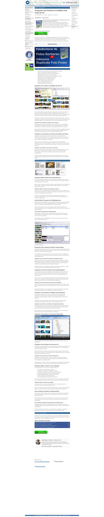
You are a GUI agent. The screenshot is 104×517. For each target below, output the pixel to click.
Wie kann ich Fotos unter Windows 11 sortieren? (43, 424)
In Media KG (50, 14)
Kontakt (73, 27)
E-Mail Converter (27, 36)
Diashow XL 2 (74, 12)
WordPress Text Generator (29, 42)
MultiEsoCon (73, 24)
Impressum (60, 515)
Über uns (68, 515)
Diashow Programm (28, 14)
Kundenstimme (55, 515)
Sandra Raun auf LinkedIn (57, 446)
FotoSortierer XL (42, 7)
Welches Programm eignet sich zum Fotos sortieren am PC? (45, 422)
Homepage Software (28, 19)
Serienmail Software (28, 31)
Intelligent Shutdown (75, 18)
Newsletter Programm (28, 24)
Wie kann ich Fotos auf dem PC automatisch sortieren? (44, 427)
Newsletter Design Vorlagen (29, 29)
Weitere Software (50, 515)
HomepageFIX (74, 10)
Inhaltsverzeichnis (52, 44)
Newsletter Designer (75, 15)
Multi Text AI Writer (74, 21)
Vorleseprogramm (27, 34)
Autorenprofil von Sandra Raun (47, 446)
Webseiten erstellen (28, 21)
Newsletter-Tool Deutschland (29, 26)
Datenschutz (64, 515)
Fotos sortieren (27, 16)
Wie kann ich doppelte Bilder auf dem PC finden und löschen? (46, 425)
